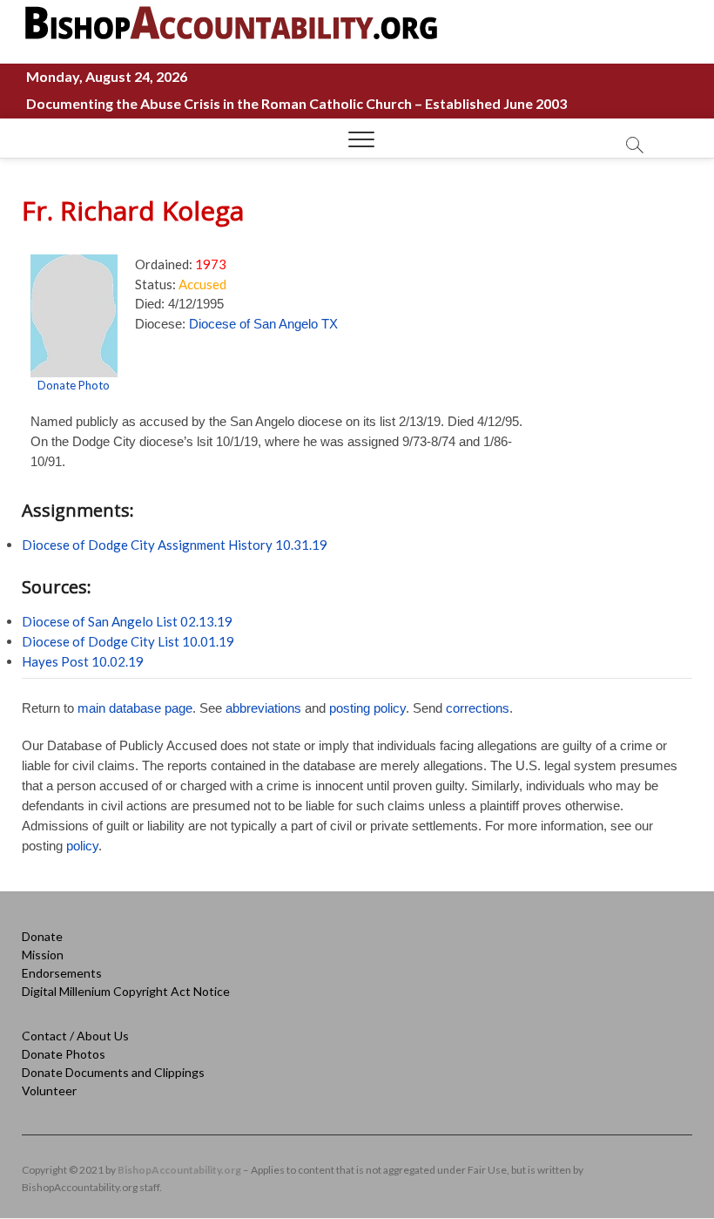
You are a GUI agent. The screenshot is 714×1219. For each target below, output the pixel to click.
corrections (477, 708)
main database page (134, 708)
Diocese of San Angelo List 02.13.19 (127, 621)
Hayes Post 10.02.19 (83, 661)
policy (82, 845)
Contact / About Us (75, 1035)
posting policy (367, 708)
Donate (42, 936)
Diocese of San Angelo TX (263, 323)
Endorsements (62, 972)
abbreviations (263, 708)
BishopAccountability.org (179, 1169)
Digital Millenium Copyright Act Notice (126, 991)
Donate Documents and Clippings (113, 1072)
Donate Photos (63, 1053)
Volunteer (49, 1090)
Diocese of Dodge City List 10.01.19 (128, 641)
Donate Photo (73, 385)
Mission (43, 954)
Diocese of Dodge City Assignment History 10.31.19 (174, 544)
